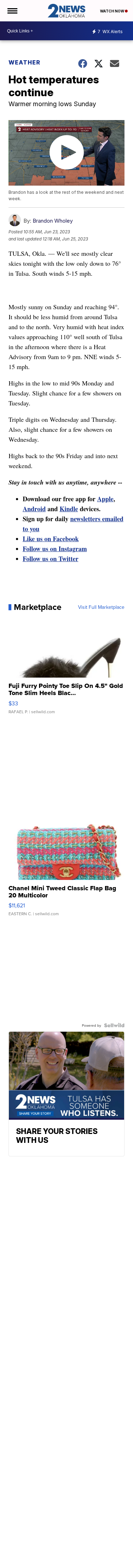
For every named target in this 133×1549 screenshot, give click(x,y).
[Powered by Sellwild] (114, 1025)
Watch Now (112, 11)
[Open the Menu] (11, 11)
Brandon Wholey (53, 220)
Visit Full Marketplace (101, 607)
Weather (24, 62)
